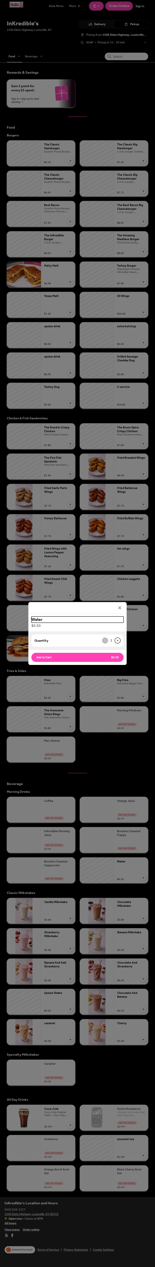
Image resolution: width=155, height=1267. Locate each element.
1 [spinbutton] (111, 640)
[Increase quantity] (118, 640)
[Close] (120, 608)
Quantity (41, 640)
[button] (77, 657)
